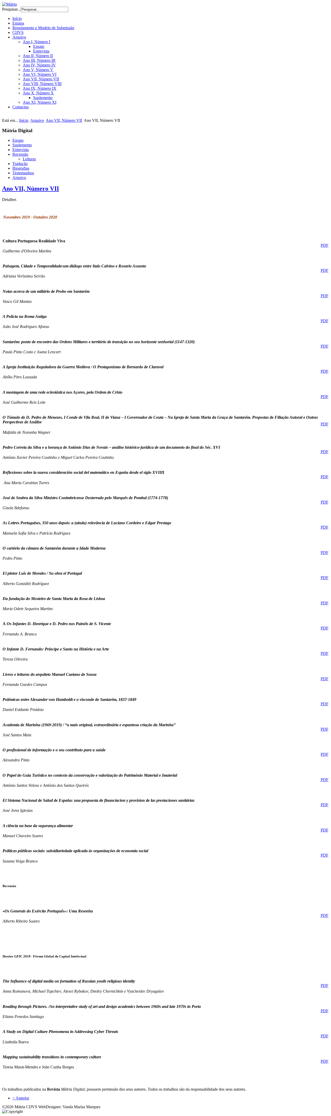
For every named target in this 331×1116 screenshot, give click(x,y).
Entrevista (41, 51)
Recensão (20, 154)
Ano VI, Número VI (39, 74)
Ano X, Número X (38, 93)
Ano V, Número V (38, 70)
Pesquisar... (11, 9)
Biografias (20, 168)
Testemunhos (23, 173)
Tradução (20, 163)
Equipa (18, 23)
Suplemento (42, 97)
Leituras (29, 159)
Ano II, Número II (38, 56)
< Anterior (20, 1098)
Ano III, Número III (39, 60)
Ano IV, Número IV (39, 65)
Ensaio (38, 46)
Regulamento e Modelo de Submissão (43, 28)
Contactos (20, 107)
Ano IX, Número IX (39, 88)
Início (17, 18)
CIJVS (18, 32)
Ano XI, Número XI (39, 102)
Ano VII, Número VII (41, 79)
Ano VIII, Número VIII (42, 83)
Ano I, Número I (36, 42)
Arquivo (19, 37)
